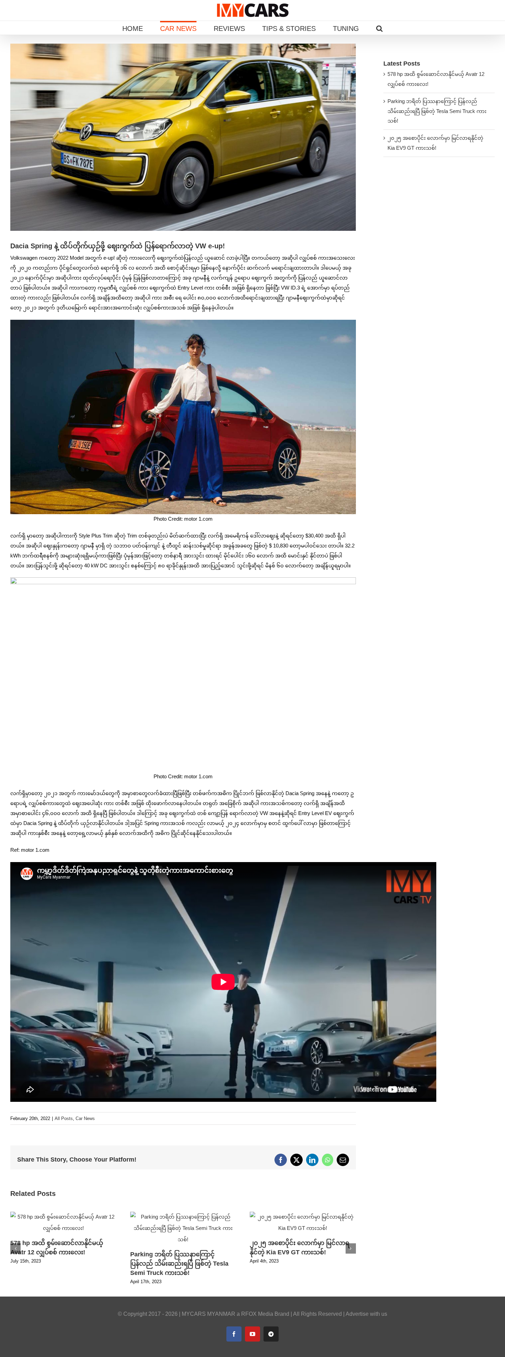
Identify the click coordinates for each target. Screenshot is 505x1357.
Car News (85, 1118)
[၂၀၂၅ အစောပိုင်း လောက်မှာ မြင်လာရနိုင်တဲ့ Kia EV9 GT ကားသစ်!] (303, 1215)
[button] (379, 28)
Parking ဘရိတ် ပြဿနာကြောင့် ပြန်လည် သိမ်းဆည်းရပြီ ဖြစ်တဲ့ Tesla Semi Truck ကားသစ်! (179, 1263)
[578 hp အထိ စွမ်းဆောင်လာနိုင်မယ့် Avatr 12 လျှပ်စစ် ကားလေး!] (63, 1215)
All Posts (64, 1118)
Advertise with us (366, 1314)
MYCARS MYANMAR (208, 1314)
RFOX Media (257, 1314)
